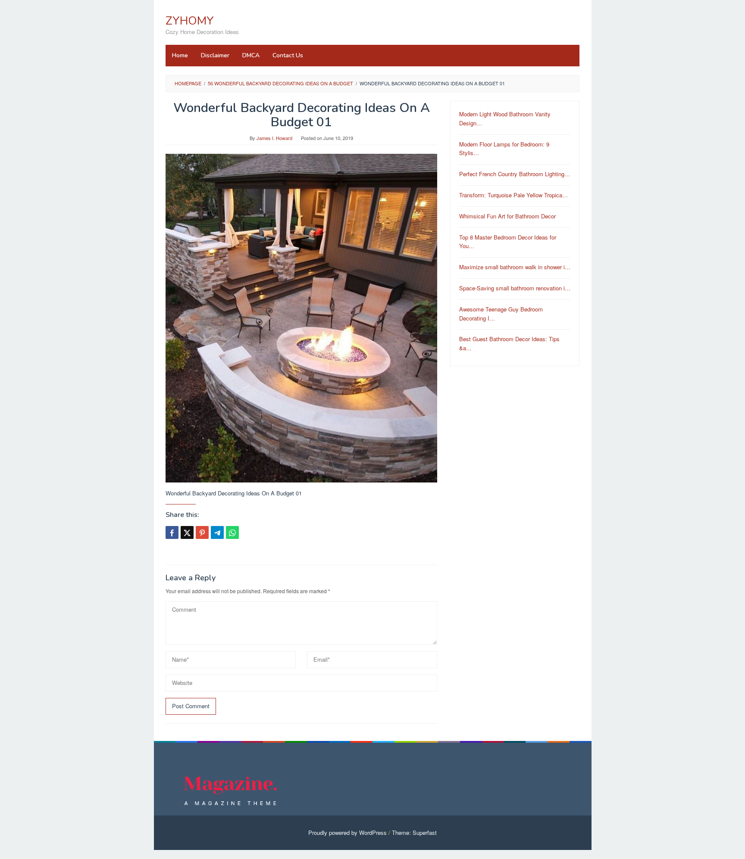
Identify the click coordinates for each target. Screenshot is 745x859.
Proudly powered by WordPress (347, 832)
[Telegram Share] (217, 532)
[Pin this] (202, 532)
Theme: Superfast (414, 832)
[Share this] (172, 532)
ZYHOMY (190, 20)
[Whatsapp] (232, 532)
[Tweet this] (187, 532)
